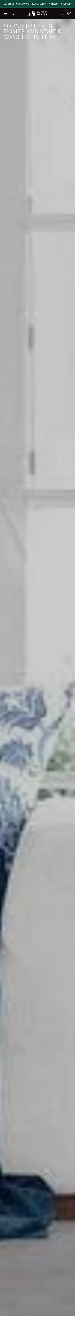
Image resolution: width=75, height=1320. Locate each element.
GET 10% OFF (55, 673)
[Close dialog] (71, 644)
